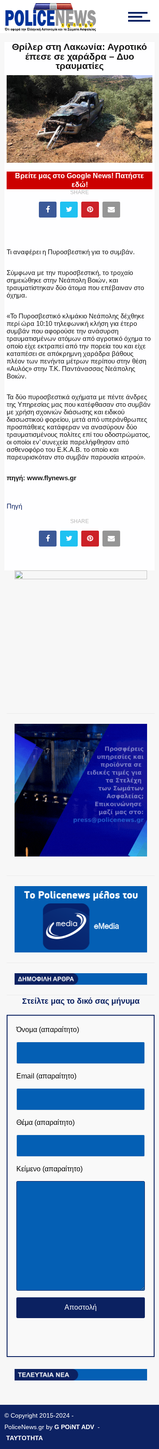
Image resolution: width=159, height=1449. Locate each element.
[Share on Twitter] (69, 210)
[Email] (111, 210)
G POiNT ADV (74, 1426)
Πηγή (14, 506)
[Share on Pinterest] (90, 210)
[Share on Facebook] (48, 210)
